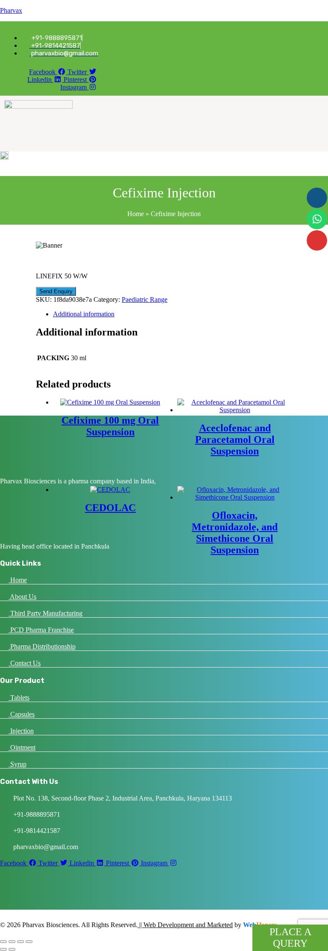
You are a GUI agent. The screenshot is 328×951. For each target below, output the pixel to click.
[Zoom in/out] (3, 941)
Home (135, 213)
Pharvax (11, 10)
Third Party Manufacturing (45, 613)
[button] (136, 139)
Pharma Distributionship (42, 646)
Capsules (22, 714)
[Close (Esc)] (29, 941)
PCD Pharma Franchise (41, 629)
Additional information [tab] (83, 314)
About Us (22, 596)
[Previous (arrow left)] (3, 949)
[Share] (20, 941)
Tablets (19, 697)
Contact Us (25, 663)
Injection (21, 730)
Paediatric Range (144, 299)
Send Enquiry (56, 291)
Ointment (22, 747)
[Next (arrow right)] (12, 949)
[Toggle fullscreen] (12, 941)
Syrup (17, 764)
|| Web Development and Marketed (185, 924)
